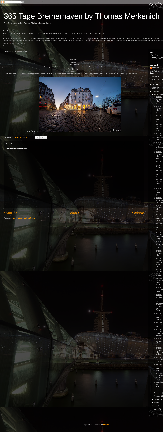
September (158, 399)
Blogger (106, 425)
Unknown (156, 68)
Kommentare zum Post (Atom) (24, 218)
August (157, 402)
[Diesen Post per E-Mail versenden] (36, 137)
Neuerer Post (10, 213)
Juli (155, 406)
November (158, 393)
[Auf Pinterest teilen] (45, 137)
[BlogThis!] (38, 137)
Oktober (157, 396)
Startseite (74, 213)
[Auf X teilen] (40, 137)
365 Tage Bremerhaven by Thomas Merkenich (82, 16)
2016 (154, 88)
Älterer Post (138, 213)
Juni (156, 409)
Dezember (158, 94)
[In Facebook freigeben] (43, 137)
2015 (154, 91)
